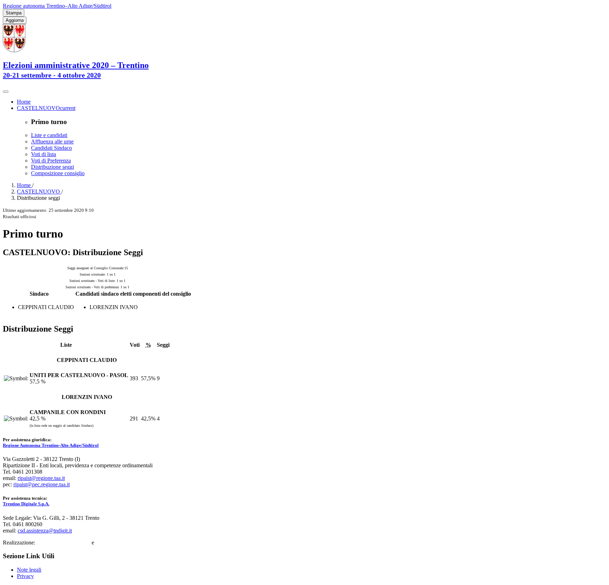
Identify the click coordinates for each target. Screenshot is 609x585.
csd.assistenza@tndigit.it (45, 531)
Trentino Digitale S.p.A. (26, 503)
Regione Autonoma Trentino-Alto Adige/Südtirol (51, 445)
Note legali (29, 570)
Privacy (25, 576)
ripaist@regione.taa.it (41, 478)
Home (24, 185)
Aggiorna (15, 20)
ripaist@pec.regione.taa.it (41, 484)
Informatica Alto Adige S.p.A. (129, 543)
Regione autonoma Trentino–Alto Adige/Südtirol (57, 6)
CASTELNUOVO (39, 192)
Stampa (13, 13)
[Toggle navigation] (5, 92)
